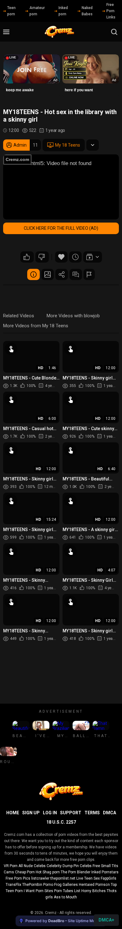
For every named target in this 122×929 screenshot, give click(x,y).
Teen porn (11, 11)
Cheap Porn (25, 872)
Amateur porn (37, 11)
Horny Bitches (93, 891)
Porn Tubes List (67, 891)
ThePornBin (32, 884)
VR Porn (11, 866)
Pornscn (102, 884)
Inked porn (63, 11)
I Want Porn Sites (38, 891)
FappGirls (108, 878)
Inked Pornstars (105, 872)
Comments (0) (75, 274)
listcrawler (40, 878)
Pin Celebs (83, 866)
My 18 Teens (67, 145)
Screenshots (47, 274)
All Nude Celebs (32, 866)
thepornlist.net (62, 878)
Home (12, 812)
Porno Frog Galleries (60, 884)
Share (61, 274)
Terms (92, 812)
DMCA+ (106, 919)
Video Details (33, 274)
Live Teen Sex (88, 878)
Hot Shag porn (48, 872)
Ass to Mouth (65, 897)
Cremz (51, 913)
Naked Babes (87, 11)
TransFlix (13, 884)
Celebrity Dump (60, 866)
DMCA (109, 812)
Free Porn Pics (18, 878)
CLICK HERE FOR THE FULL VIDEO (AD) (61, 228)
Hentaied (86, 884)
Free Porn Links (110, 11)
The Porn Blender (75, 872)
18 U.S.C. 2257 (61, 822)
